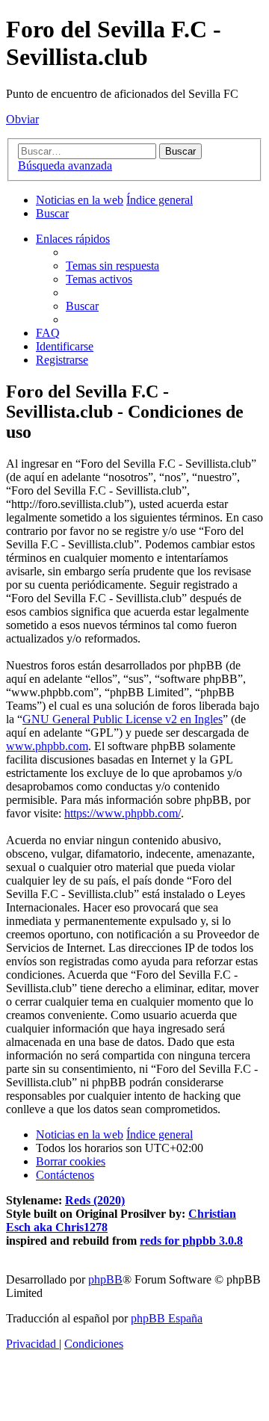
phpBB (105, 1279)
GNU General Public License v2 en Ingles (122, 719)
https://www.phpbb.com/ (122, 813)
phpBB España (166, 1318)
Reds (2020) (95, 1200)
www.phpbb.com (47, 746)
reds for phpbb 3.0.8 (191, 1240)
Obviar (22, 119)
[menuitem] (52, 213)
